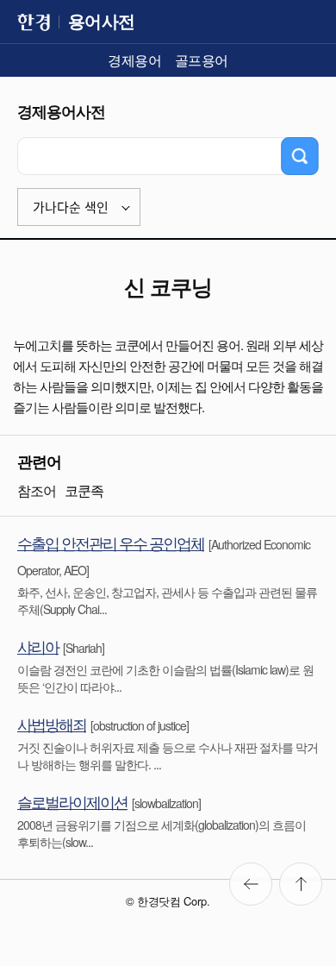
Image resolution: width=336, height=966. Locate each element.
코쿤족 (84, 490)
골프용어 (201, 60)
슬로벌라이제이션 (72, 801)
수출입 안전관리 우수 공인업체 (110, 542)
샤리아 (38, 646)
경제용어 (134, 60)
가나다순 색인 (71, 207)
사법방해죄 (51, 723)
